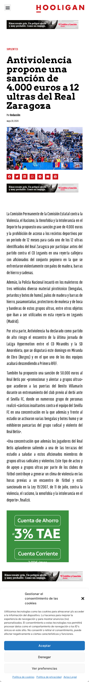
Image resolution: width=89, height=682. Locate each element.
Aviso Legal (70, 676)
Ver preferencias (44, 668)
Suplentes (12, 49)
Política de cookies (23, 676)
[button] (83, 598)
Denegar (44, 657)
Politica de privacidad (48, 676)
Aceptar (44, 646)
